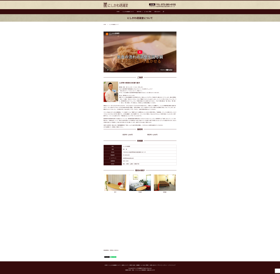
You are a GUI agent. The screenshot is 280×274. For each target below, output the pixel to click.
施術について (125, 265)
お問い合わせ (157, 11)
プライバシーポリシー (162, 265)
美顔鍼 (137, 265)
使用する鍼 (132, 265)
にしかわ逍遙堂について (128, 11)
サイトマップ (172, 265)
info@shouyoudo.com (128, 158)
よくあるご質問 (147, 11)
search (164, 11)
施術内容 (139, 11)
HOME (118, 11)
